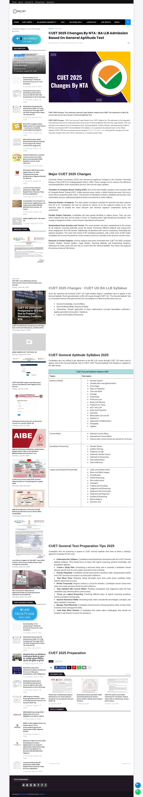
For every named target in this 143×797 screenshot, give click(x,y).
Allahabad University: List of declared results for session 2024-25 (27, 422)
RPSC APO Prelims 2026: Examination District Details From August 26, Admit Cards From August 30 (34, 143)
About (21, 2)
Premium (23, 794)
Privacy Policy (40, 2)
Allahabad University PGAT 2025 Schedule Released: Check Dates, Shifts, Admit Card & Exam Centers (89, 698)
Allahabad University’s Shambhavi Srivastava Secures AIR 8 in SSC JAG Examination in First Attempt (28, 62)
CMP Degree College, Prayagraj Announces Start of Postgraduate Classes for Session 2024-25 (34, 700)
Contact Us (29, 2)
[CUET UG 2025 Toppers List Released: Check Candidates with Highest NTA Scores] (29, 380)
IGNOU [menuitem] (117, 22)
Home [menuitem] (16, 22)
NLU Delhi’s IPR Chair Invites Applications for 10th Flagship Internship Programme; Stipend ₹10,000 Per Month (34, 174)
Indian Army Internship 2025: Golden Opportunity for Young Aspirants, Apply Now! (27, 481)
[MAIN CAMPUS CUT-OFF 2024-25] (29, 350)
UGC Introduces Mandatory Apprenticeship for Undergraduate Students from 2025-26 (26, 593)
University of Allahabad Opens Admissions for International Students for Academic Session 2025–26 (61, 698)
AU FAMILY (28, 39)
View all (128, 674)
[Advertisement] (90, 152)
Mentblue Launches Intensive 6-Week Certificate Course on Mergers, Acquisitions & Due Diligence (34, 671)
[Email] (84, 667)
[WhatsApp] (79, 667)
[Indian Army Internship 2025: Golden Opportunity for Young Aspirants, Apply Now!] (29, 477)
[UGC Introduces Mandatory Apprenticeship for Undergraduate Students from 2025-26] (29, 588)
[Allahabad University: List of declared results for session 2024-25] (29, 419)
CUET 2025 (58, 29)
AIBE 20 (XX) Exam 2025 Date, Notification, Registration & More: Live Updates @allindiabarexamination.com (28, 451)
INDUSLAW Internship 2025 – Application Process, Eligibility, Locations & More (34, 714)
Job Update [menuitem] (106, 22)
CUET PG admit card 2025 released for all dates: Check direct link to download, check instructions (117, 698)
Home (14, 2)
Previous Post (55, 764)
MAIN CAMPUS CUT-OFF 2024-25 (34, 220)
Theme (42, 794)
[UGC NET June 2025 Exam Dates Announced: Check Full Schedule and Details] (29, 276)
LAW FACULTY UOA (24, 613)
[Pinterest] (74, 667)
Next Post (126, 764)
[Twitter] (69, 667)
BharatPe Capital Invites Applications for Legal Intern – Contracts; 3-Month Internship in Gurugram (34, 127)
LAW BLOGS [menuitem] (91, 22)
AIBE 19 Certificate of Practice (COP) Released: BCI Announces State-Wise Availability (26, 512)
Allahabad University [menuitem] (46, 22)
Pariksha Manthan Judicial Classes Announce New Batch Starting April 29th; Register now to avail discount (33, 159)
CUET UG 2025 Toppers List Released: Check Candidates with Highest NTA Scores (26, 385)
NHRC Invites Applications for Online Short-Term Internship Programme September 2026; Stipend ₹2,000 (34, 727)
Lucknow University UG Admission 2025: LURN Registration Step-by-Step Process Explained (33, 191)
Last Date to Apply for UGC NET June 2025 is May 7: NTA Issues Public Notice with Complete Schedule (28, 562)
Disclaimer (50, 2)
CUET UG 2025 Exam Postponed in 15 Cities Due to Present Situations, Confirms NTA (28, 327)
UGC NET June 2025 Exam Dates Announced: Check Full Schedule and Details (27, 283)
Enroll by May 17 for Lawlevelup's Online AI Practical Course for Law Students (32, 81)
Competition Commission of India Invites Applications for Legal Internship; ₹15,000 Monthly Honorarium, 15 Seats (34, 205)
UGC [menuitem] (63, 22)
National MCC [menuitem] (75, 22)
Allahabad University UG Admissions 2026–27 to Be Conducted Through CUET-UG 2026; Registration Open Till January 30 (34, 110)
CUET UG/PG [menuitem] (27, 22)
